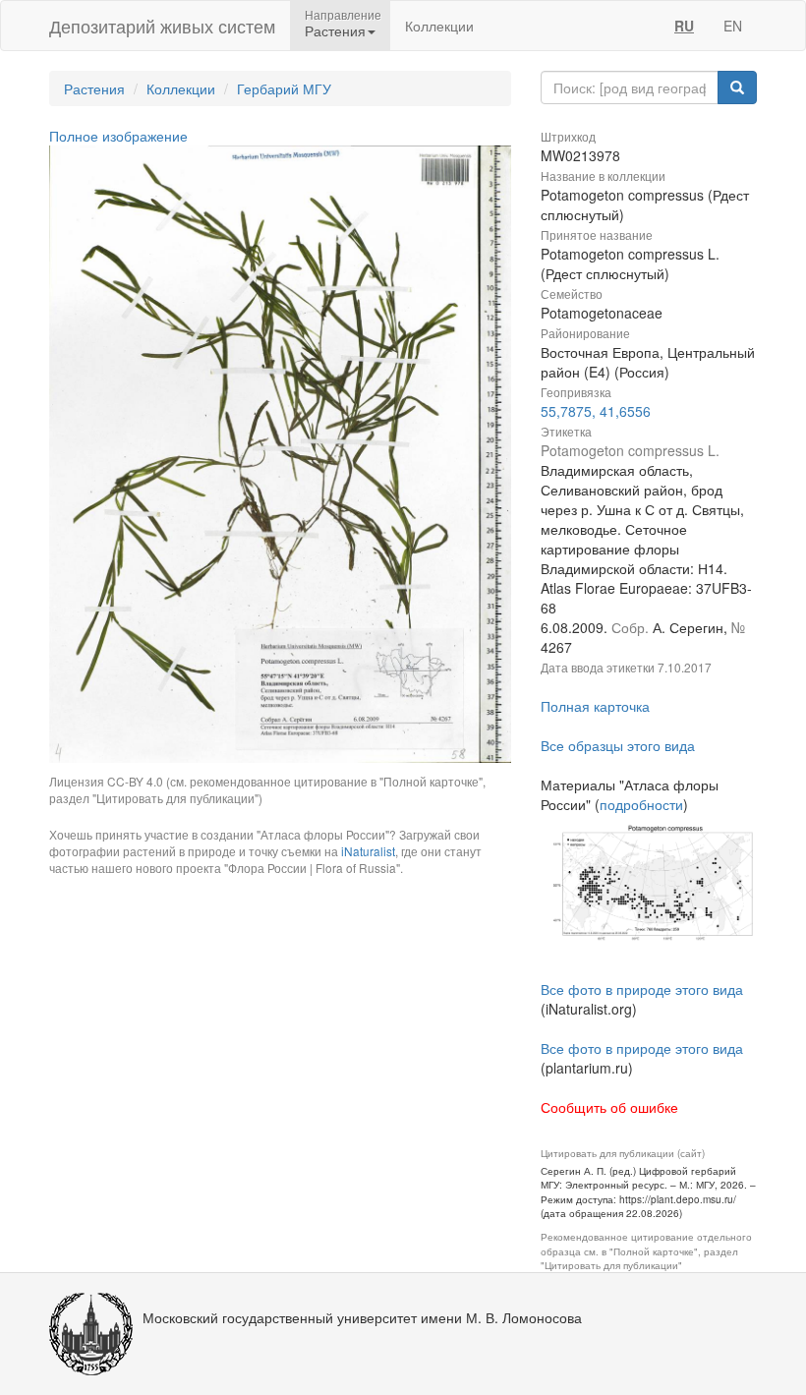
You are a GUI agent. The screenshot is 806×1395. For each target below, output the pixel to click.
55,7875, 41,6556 (596, 411)
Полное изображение (118, 135)
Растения (94, 88)
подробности (641, 804)
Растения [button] (335, 30)
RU (684, 25)
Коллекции (439, 25)
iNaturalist (368, 851)
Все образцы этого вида (618, 745)
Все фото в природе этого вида (642, 989)
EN (732, 25)
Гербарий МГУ (284, 88)
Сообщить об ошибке (609, 1107)
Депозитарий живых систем (162, 25)
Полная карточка (595, 706)
